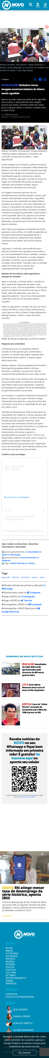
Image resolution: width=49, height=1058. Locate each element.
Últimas (10, 975)
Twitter (27, 600)
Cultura (10, 972)
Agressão (6, 577)
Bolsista (15, 577)
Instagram (29, 596)
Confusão (25, 577)
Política (10, 969)
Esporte (10, 959)
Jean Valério (20, 1009)
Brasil (9, 950)
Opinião (10, 964)
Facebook (36, 604)
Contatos (11, 994)
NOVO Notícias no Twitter (23, 563)
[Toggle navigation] (45, 5)
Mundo (10, 961)
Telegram (34, 592)
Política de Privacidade (27, 797)
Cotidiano (10, 953)
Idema (35, 577)
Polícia (10, 967)
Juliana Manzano (23, 1030)
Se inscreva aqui (25, 756)
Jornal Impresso (10, 982)
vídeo (42, 577)
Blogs (9, 948)
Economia (10, 956)
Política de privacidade (20, 996)
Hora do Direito (23, 1023)
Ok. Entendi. (24, 1052)
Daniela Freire (21, 1016)
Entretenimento (10, 978)
